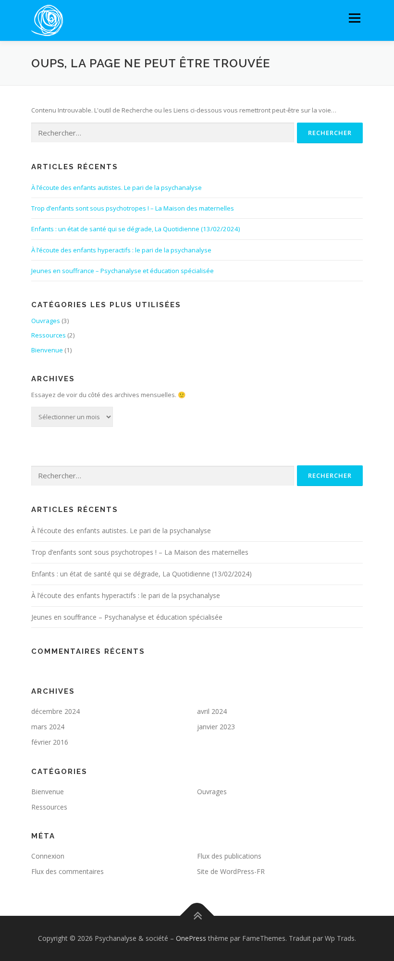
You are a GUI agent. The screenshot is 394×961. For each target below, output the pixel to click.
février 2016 (49, 742)
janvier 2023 (216, 726)
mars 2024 (47, 726)
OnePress (191, 938)
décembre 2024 (55, 711)
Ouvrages (45, 320)
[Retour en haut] (197, 916)
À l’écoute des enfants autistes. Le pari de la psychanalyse (116, 187)
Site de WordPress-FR (231, 871)
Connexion (47, 856)
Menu (354, 17)
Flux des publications (229, 856)
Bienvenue (47, 350)
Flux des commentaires (67, 871)
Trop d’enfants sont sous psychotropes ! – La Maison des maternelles (132, 208)
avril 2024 (212, 711)
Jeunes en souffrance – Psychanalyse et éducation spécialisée (122, 270)
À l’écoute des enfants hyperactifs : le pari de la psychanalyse (121, 250)
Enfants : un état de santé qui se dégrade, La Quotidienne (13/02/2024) (135, 229)
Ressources (48, 335)
